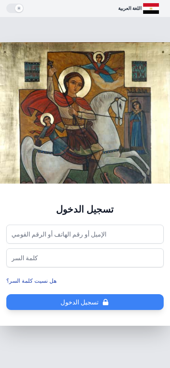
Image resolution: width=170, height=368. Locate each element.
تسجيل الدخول (79, 302)
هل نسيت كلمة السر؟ (31, 280)
